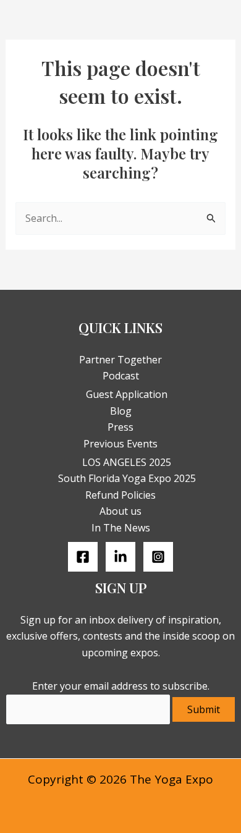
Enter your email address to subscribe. (120, 686)
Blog (121, 411)
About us (120, 511)
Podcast (121, 376)
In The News (120, 528)
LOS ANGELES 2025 (126, 462)
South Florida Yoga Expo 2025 (127, 478)
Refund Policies (120, 495)
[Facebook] (83, 557)
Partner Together (120, 359)
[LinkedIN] (120, 557)
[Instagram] (158, 557)
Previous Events (120, 443)
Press (120, 427)
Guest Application (126, 394)
